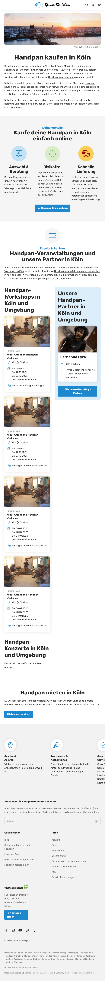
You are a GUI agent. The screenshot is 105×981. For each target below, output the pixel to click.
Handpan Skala (12, 854)
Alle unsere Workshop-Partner (78, 391)
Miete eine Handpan (18, 714)
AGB (54, 871)
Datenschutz (59, 855)
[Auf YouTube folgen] (20, 930)
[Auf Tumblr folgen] (34, 930)
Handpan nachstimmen (16, 864)
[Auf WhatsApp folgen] (27, 930)
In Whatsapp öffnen (14, 915)
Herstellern (27, 767)
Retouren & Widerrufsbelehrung (69, 861)
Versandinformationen (64, 866)
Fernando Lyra (13, 351)
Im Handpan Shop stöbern (52, 208)
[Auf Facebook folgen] (6, 930)
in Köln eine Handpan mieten (29, 700)
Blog (6, 839)
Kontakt (56, 839)
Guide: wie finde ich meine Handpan (18, 847)
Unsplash (97, 47)
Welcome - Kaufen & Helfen (63, 69)
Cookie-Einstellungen (63, 877)
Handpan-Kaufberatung (61, 77)
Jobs (54, 845)
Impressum (58, 850)
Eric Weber (85, 47)
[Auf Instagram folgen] (13, 930)
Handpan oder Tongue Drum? (20, 859)
